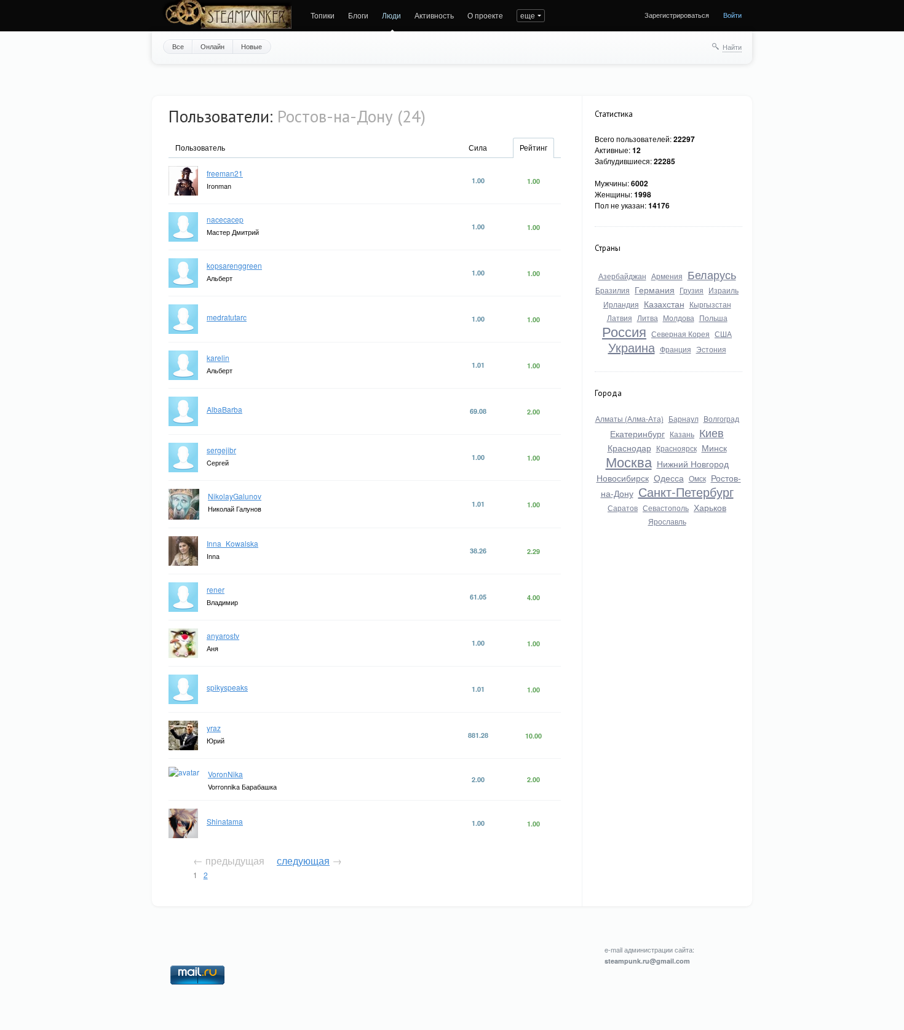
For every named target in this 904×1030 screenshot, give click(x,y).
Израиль (723, 290)
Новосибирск (623, 478)
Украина (631, 347)
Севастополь (666, 507)
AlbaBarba (224, 409)
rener (215, 589)
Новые (251, 46)
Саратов (623, 507)
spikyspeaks (227, 687)
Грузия (692, 290)
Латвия (619, 317)
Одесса (669, 478)
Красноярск (676, 448)
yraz (214, 728)
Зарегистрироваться (676, 15)
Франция (675, 349)
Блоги (358, 15)
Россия (624, 331)
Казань (682, 434)
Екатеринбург (637, 433)
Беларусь (712, 274)
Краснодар (629, 448)
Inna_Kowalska (232, 543)
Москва (629, 461)
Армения (667, 276)
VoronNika (225, 774)
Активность (434, 15)
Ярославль (667, 521)
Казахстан (664, 304)
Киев (711, 432)
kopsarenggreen (234, 265)
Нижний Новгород (693, 464)
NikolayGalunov (234, 496)
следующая (303, 861)
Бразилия (612, 290)
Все (178, 46)
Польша (713, 317)
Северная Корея (680, 333)
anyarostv (223, 635)
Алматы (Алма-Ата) (629, 418)
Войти (732, 15)
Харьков (710, 507)
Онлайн (212, 46)
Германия (655, 289)
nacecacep (225, 219)
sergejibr (221, 450)
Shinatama (225, 821)
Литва (647, 317)
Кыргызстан (710, 304)
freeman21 (225, 173)
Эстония (711, 349)
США (723, 333)
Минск (714, 448)
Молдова (678, 317)
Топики (323, 15)
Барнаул (683, 418)
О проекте (485, 15)
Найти (732, 47)
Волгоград (721, 418)
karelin (218, 357)
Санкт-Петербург (686, 492)
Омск (697, 478)
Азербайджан (622, 276)
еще (527, 15)
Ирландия (621, 304)
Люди (391, 15)
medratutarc (227, 317)
